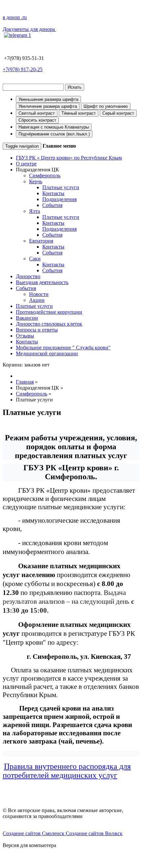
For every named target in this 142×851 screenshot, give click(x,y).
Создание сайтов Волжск (94, 833)
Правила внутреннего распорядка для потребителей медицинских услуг (67, 770)
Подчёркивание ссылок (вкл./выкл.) (54, 134)
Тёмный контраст (78, 113)
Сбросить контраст (37, 120)
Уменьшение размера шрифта (48, 99)
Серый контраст (118, 113)
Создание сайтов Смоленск (34, 833)
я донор (15, 17)
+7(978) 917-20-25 (23, 69)
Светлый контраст (36, 113)
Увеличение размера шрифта (47, 106)
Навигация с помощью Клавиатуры (53, 127)
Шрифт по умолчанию (106, 106)
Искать (75, 87)
